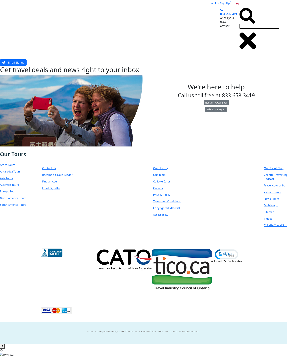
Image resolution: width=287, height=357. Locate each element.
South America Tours (13, 205)
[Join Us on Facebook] (3, 148)
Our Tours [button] (76, 30)
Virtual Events (272, 192)
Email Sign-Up (51, 188)
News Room (271, 199)
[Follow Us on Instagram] (7, 148)
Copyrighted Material (166, 208)
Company (165, 157)
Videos (268, 218)
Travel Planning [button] (186, 30)
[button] (226, 254)
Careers (158, 188)
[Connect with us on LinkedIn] (14, 148)
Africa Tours (7, 165)
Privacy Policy (161, 195)
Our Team (159, 175)
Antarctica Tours (10, 171)
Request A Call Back (216, 102)
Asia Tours (6, 178)
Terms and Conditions (167, 201)
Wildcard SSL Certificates (226, 261)
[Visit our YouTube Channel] (21, 148)
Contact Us (49, 168)
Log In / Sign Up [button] (220, 3)
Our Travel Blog (273, 168)
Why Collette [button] (128, 30)
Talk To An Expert (216, 109)
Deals (148, 30)
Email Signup (15, 62)
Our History (160, 168)
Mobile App (271, 205)
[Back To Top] (2, 346)
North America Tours (13, 198)
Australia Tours (9, 185)
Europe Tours (8, 191)
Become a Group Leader (57, 175)
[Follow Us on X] (10, 148)
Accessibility (160, 214)
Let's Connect (59, 157)
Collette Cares (162, 181)
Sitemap (269, 212)
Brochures (164, 30)
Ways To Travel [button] (101, 30)
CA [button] (241, 3)
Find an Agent (50, 181)
